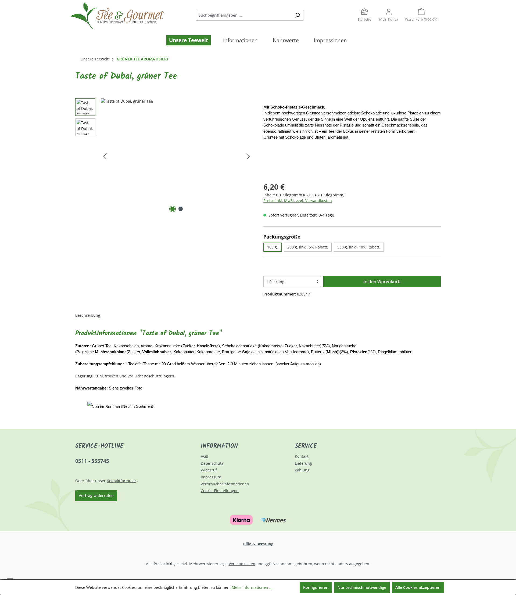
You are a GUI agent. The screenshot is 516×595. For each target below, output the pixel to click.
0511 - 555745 (92, 460)
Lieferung (303, 463)
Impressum (211, 476)
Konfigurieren (315, 587)
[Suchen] (297, 15)
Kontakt (302, 456)
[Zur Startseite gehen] (110, 15)
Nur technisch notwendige (362, 587)
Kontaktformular (121, 480)
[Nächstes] (248, 156)
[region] (164, 156)
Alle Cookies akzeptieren (417, 587)
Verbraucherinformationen (225, 483)
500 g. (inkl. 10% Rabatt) (358, 247)
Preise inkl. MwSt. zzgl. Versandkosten (297, 200)
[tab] (87, 315)
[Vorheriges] (105, 156)
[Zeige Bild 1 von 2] (172, 209)
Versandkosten (242, 563)
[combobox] (243, 15)
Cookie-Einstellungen (220, 490)
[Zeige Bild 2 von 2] (180, 209)
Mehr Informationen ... (252, 587)
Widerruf (209, 470)
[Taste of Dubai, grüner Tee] (176, 156)
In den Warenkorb (381, 281)
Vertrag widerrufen (96, 495)
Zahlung (302, 470)
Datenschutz (212, 463)
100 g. (272, 247)
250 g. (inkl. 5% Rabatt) (307, 247)
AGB (204, 456)
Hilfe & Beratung (258, 543)
